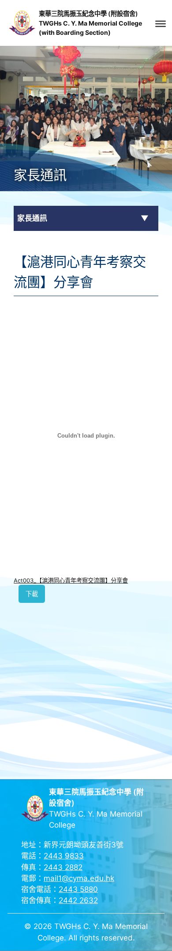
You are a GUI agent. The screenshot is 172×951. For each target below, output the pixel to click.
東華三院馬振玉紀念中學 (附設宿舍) (88, 13)
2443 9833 (64, 855)
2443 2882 (63, 867)
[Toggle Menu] (160, 23)
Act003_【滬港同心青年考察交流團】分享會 (71, 580)
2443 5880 (78, 889)
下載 (32, 594)
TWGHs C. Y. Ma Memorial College (90, 23)
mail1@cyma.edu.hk (79, 878)
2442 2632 (78, 900)
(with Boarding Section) (75, 32)
